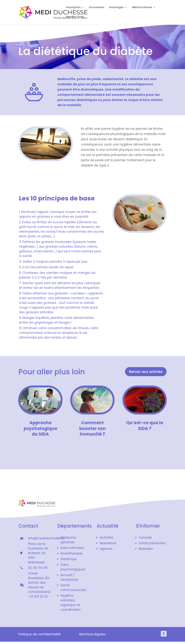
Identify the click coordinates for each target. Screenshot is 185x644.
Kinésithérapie (72, 553)
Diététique (69, 559)
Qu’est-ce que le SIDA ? (144, 425)
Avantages (116, 7)
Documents (96, 7)
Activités (106, 537)
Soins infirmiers (72, 548)
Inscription (73, 7)
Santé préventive (152, 543)
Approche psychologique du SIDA (40, 428)
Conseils (145, 537)
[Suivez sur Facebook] (164, 634)
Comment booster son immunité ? (92, 428)
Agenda (106, 549)
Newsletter (108, 543)
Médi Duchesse (142, 7)
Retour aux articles (146, 371)
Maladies (146, 549)
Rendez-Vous (75, 16)
